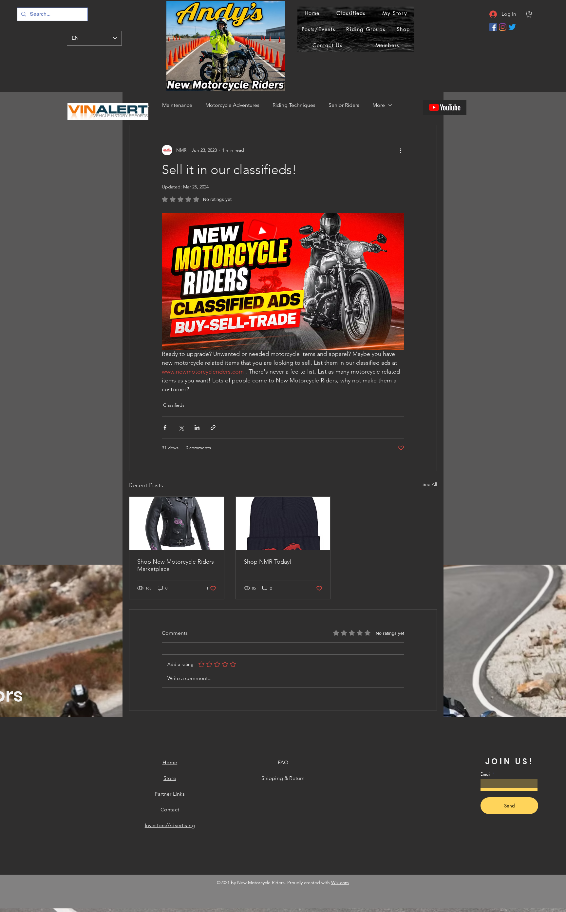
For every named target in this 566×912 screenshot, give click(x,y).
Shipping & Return (283, 778)
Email (486, 774)
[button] (529, 14)
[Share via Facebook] (165, 427)
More (378, 105)
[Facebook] (493, 27)
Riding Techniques (294, 105)
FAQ (283, 762)
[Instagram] (502, 27)
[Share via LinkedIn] (197, 427)
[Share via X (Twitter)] (181, 427)
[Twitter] (512, 27)
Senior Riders (344, 105)
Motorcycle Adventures (232, 105)
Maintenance (177, 105)
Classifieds (173, 405)
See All (430, 484)
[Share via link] (213, 427)
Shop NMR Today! (268, 561)
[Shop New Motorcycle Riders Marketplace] (176, 523)
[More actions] (400, 150)
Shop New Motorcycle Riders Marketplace (175, 565)
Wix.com (340, 882)
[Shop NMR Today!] (283, 523)
